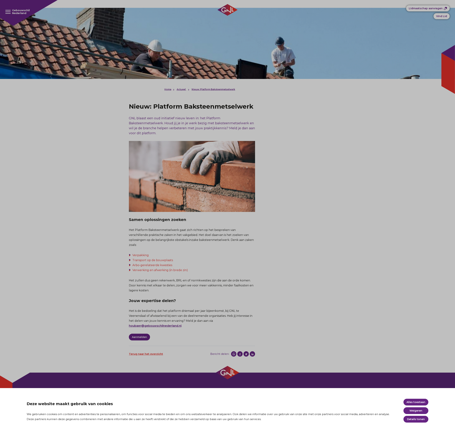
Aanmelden (139, 337)
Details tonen (416, 419)
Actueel (181, 89)
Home (167, 89)
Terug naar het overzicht (146, 354)
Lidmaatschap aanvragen (426, 8)
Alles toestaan (415, 402)
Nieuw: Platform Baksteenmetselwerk (213, 89)
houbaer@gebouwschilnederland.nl (155, 325)
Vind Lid (441, 16)
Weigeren (416, 410)
